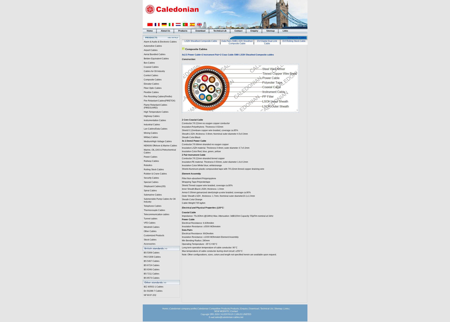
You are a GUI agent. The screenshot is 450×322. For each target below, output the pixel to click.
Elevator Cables (151, 84)
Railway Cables (151, 161)
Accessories (149, 244)
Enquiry (254, 31)
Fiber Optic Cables (153, 88)
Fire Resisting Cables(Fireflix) (158, 96)
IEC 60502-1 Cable (153, 287)
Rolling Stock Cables (154, 169)
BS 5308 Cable (151, 252)
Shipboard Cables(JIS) (155, 186)
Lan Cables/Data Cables (155, 129)
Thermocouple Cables (154, 210)
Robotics (148, 165)
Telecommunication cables (156, 214)
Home (150, 31)
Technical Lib (219, 31)
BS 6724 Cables (151, 265)
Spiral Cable (150, 190)
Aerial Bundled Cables (154, 54)
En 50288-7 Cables (153, 291)
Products (182, 31)
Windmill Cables (151, 227)
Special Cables (151, 182)
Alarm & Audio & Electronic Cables (160, 42)
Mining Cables (151, 133)
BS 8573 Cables (151, 278)
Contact (238, 31)
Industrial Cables (152, 124)
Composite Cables (153, 79)
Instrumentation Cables (155, 120)
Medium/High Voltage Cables (158, 141)
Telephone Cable (152, 206)
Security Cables (151, 178)
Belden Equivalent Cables (156, 58)
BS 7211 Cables (151, 274)
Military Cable (150, 137)
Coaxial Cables (151, 67)
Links (285, 31)
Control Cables (151, 75)
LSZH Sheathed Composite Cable (201, 41)
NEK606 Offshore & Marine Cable (160, 145)
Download (200, 31)
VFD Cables (149, 223)
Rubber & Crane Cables (155, 173)
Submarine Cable (152, 195)
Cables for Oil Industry (154, 71)
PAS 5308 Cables (152, 257)
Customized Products (154, 235)
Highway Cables (152, 116)
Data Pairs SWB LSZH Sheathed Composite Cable (237, 42)
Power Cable (150, 157)
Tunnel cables (150, 218)
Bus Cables (149, 63)
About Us (165, 31)
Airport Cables (151, 50)
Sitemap (270, 31)
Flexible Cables (151, 92)
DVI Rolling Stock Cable (294, 41)
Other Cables (150, 231)
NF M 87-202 (150, 295)
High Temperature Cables (156, 112)
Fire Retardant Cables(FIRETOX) (159, 100)
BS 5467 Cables (151, 261)
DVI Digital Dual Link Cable (267, 42)
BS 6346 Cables (151, 269)
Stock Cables (150, 239)
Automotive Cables (153, 46)
